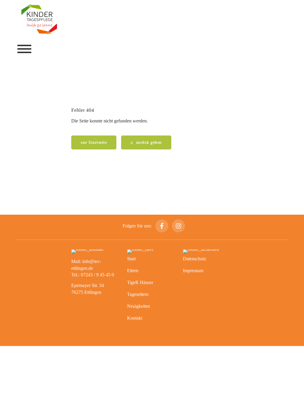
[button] (24, 49)
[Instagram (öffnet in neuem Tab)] (178, 225)
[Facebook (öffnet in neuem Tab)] (161, 225)
